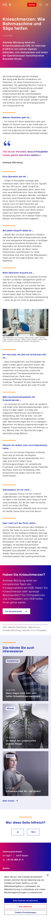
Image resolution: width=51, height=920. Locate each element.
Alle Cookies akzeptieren (25, 900)
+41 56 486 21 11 (14, 859)
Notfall (32, 5)
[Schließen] (48, 875)
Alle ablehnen (25, 906)
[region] (25, 895)
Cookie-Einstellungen (25, 912)
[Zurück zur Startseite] (7, 4)
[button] (17, 832)
